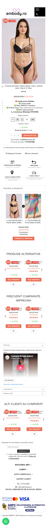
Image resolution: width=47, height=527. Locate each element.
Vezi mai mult (9, 380)
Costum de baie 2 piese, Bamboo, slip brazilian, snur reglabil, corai (33, 309)
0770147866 (25, 484)
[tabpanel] (23, 51)
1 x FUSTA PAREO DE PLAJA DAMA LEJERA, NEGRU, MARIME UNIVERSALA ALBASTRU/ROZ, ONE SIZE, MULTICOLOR (33, 222)
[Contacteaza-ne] (37, 14)
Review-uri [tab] (8, 393)
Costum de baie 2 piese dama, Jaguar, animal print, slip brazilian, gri (13, 309)
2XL (32, 119)
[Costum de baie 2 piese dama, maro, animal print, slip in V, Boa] (23, 51)
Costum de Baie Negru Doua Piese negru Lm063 (13, 262)
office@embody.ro (25, 487)
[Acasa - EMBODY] (16, 12)
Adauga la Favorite (14, 153)
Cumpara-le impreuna (23, 238)
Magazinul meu (22, 465)
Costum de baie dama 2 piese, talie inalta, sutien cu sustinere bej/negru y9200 (33, 262)
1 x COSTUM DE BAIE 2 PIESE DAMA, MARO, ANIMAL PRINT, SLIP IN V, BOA (14, 222)
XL (27, 119)
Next (43, 53)
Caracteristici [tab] (8, 389)
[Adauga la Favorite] (13, 284)
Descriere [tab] (7, 345)
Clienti (22, 469)
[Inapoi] (1, 86)
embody (23, 91)
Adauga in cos (30, 135)
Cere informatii (32, 153)
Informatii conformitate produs (13, 384)
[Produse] (38, 10)
